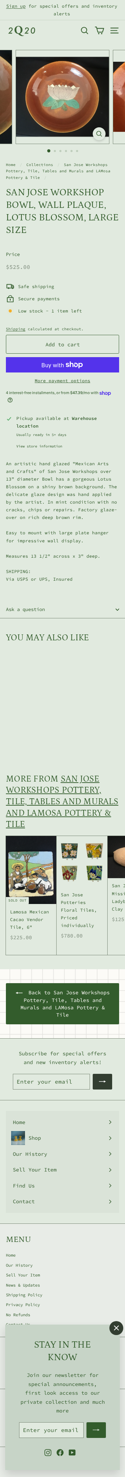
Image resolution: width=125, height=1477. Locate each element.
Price (13, 254)
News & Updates (23, 1285)
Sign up (16, 6)
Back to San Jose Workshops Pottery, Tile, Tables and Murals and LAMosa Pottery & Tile (65, 1003)
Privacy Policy (23, 1304)
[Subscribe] (96, 1430)
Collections (39, 164)
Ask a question (25, 609)
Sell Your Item (23, 1275)
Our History (19, 1265)
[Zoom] (99, 133)
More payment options (62, 381)
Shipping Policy (24, 1294)
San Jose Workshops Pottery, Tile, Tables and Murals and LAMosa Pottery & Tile (58, 171)
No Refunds (18, 1314)
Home (11, 164)
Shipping (15, 328)
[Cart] (99, 30)
